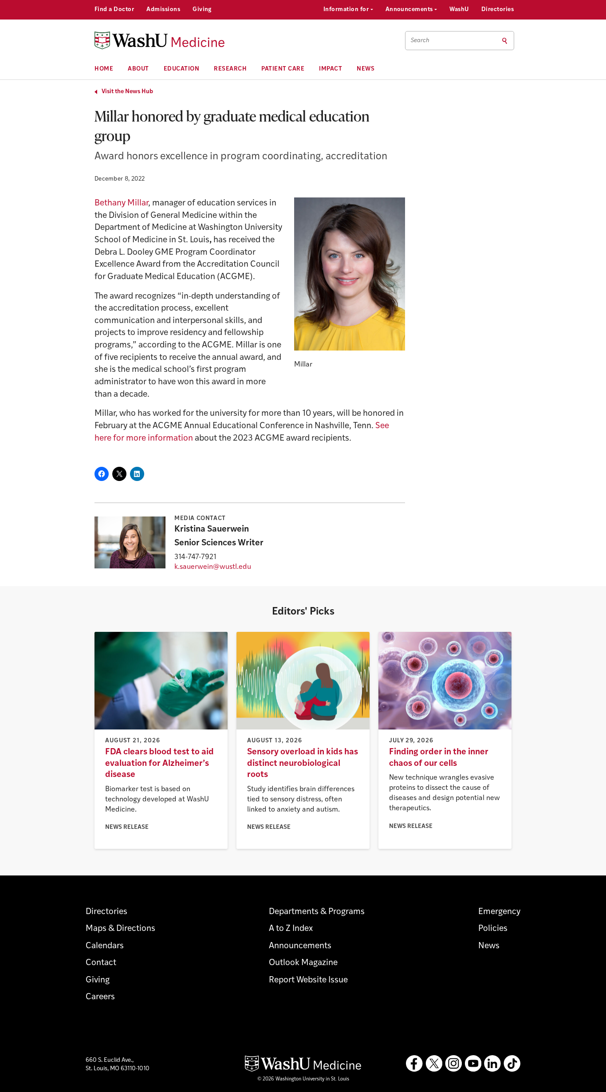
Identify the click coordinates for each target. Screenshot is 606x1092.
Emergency (499, 912)
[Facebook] (414, 1063)
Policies (493, 929)
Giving (202, 9)
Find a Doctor (114, 9)
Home (103, 69)
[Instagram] (453, 1063)
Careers (100, 997)
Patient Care (282, 69)
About (138, 69)
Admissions (163, 9)
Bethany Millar (121, 203)
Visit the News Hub (127, 92)
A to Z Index (291, 929)
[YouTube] (472, 1063)
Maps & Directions (120, 929)
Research (230, 69)
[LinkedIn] (492, 1063)
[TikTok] (512, 1063)
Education (182, 69)
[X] (433, 1063)
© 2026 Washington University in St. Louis (303, 1079)
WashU (458, 9)
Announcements (410, 9)
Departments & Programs (317, 912)
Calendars (105, 946)
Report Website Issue (308, 980)
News (365, 69)
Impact (330, 69)
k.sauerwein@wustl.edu (212, 567)
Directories (497, 9)
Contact (101, 963)
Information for (346, 9)
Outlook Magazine (303, 963)
